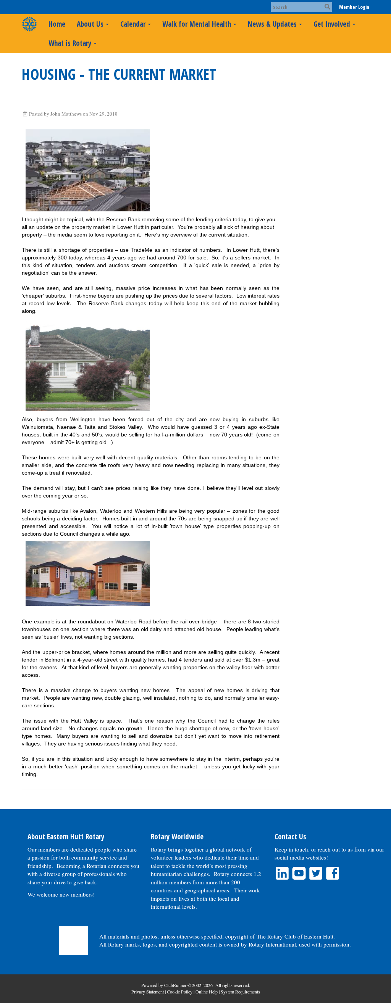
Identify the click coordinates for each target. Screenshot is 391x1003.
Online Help (207, 992)
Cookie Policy (179, 992)
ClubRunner (175, 985)
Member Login (354, 6)
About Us (90, 24)
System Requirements (240, 992)
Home (56, 24)
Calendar (132, 24)
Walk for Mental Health (196, 24)
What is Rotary (69, 43)
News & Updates (272, 24)
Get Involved (331, 24)
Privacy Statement (147, 992)
